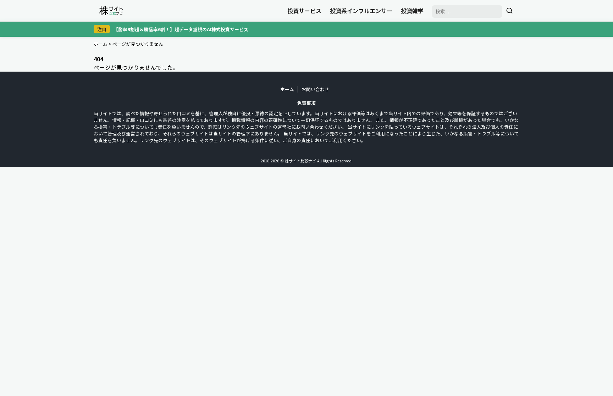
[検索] (509, 11)
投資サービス (304, 10)
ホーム (100, 43)
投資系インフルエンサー (361, 10)
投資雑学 (412, 10)
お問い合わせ (315, 89)
